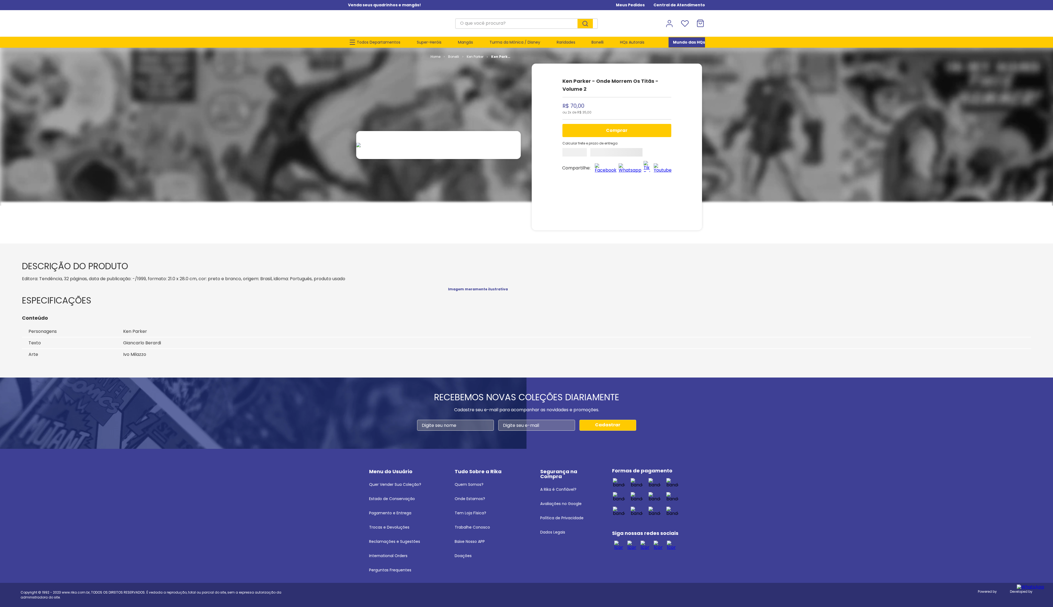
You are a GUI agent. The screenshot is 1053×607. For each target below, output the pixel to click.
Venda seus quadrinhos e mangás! (384, 5)
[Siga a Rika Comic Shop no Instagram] (631, 545)
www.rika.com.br (76, 592)
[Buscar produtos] (585, 23)
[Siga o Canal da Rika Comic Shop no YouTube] (658, 545)
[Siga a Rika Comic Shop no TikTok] (645, 545)
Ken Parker (475, 56)
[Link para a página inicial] (435, 56)
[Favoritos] (684, 23)
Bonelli (453, 56)
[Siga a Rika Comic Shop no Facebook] (618, 545)
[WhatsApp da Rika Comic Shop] (671, 545)
